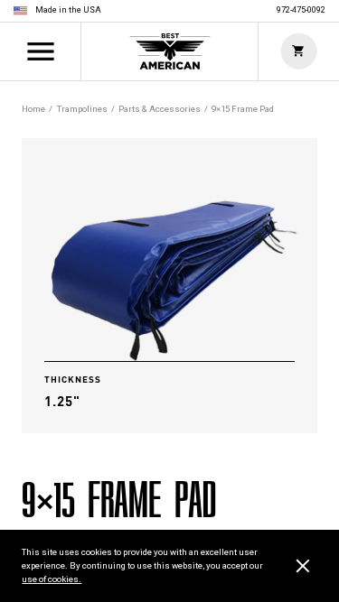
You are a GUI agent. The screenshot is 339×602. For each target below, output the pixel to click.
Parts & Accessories (159, 109)
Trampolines (82, 109)
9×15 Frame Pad (243, 109)
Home (170, 51)
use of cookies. (51, 579)
